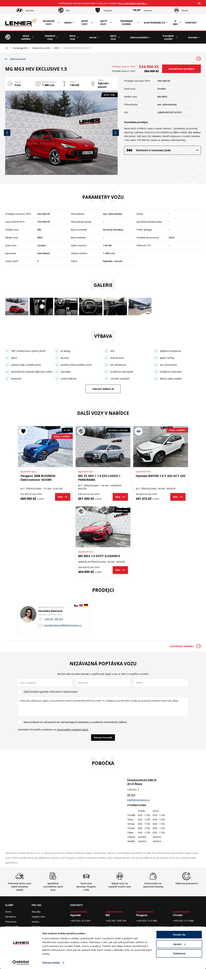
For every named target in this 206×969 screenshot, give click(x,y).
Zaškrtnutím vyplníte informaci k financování (50, 691)
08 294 (131, 795)
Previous (7, 132)
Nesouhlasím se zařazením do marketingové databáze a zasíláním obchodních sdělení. (75, 722)
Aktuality (36, 911)
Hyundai (30, 10)
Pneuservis (10, 921)
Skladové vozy (49, 22)
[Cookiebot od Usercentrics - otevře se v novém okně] (21, 962)
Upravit (177, 944)
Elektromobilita (154, 22)
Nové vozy (84, 22)
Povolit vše (179, 934)
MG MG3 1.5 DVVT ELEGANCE (99, 556)
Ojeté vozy (103, 22)
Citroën (184, 10)
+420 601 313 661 (80, 920)
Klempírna (10, 916)
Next (115, 132)
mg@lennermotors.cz (138, 799)
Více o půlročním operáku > (132, 3)
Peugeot (108, 10)
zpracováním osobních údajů (72, 729)
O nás (175, 22)
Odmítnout (179, 953)
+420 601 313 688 (146, 920)
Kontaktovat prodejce (181, 68)
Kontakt (191, 22)
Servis (68, 22)
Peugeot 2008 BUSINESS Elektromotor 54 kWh (37, 478)
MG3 (57, 47)
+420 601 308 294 (53, 618)
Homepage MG (20, 47)
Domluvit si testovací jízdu (153, 150)
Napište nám (38, 916)
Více (60, 496)
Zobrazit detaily (51, 962)
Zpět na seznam (18, 58)
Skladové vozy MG (41, 47)
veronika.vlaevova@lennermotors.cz (62, 625)
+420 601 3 (133, 789)
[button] (61, 133)
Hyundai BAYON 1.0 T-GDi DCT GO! (160, 476)
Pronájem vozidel (126, 22)
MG (68, 10)
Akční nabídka (25, 37)
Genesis (148, 10)
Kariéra (35, 921)
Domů (6, 48)
